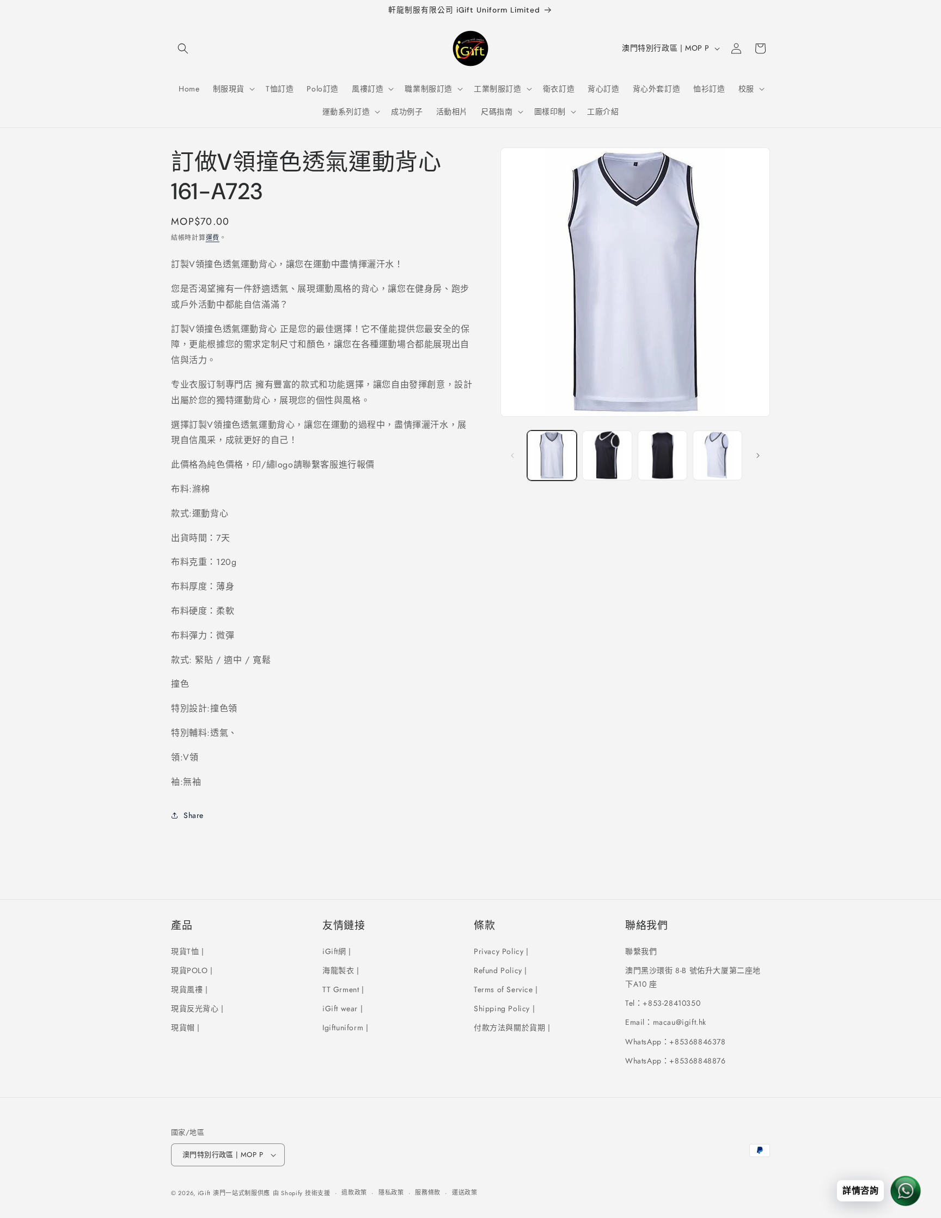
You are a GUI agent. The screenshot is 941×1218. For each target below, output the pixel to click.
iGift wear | (342, 1007)
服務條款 (428, 1192)
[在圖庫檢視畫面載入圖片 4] (662, 455)
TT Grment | (343, 988)
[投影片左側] (512, 455)
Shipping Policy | (504, 1007)
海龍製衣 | (340, 969)
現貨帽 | (185, 1027)
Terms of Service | (506, 988)
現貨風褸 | (189, 988)
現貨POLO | (192, 969)
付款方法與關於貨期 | (512, 1027)
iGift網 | (336, 950)
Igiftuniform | (345, 1027)
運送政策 (465, 1192)
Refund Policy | (500, 969)
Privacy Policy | (501, 950)
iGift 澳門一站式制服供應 (234, 1193)
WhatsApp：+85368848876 (675, 1060)
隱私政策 (391, 1192)
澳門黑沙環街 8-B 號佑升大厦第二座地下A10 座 (693, 976)
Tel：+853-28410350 (662, 1002)
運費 (212, 238)
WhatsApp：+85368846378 (675, 1041)
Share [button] (194, 815)
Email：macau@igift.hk (665, 1022)
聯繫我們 (641, 950)
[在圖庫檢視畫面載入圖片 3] (607, 455)
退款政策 (354, 1192)
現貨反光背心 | (197, 1007)
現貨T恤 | (187, 950)
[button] (183, 48)
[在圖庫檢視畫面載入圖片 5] (717, 455)
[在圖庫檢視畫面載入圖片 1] (552, 455)
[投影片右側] (758, 455)
